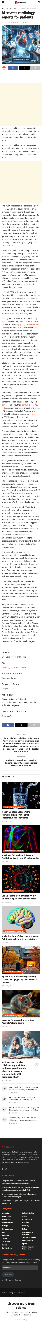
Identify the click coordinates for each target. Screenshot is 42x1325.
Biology (5, 1226)
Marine (24, 1216)
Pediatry (25, 1226)
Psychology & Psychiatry (27, 1233)
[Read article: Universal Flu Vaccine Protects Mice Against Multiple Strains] (21, 1003)
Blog (3, 1232)
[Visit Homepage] (21, 2)
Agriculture (6, 1213)
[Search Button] (39, 2)
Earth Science (7, 1248)
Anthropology (7, 1216)
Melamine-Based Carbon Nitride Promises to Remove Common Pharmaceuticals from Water (17, 815)
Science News (11, 8)
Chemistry (6, 1242)
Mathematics (27, 1220)
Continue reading (21, 1320)
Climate (5, 1245)
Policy (24, 1229)
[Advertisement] (21, 75)
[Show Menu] (3, 2)
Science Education (29, 1237)
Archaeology (6, 1220)
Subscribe (8, 1274)
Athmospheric (7, 1223)
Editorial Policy (28, 1213)
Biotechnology (7, 1229)
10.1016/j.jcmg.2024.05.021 (13, 667)
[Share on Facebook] (13, 68)
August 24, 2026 (7, 821)
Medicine (25, 1223)
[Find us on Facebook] (2, 1169)
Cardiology (33, 414)
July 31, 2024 (6, 22)
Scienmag (10, 1293)
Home (3, 8)
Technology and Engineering (27, 8)
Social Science (27, 1241)
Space (24, 1244)
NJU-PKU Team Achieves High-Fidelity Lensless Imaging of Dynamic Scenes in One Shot (20, 979)
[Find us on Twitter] (6, 1168)
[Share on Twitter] (24, 68)
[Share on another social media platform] (35, 68)
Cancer (4, 1239)
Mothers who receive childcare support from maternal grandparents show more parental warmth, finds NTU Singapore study (14, 1069)
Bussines (5, 1235)
